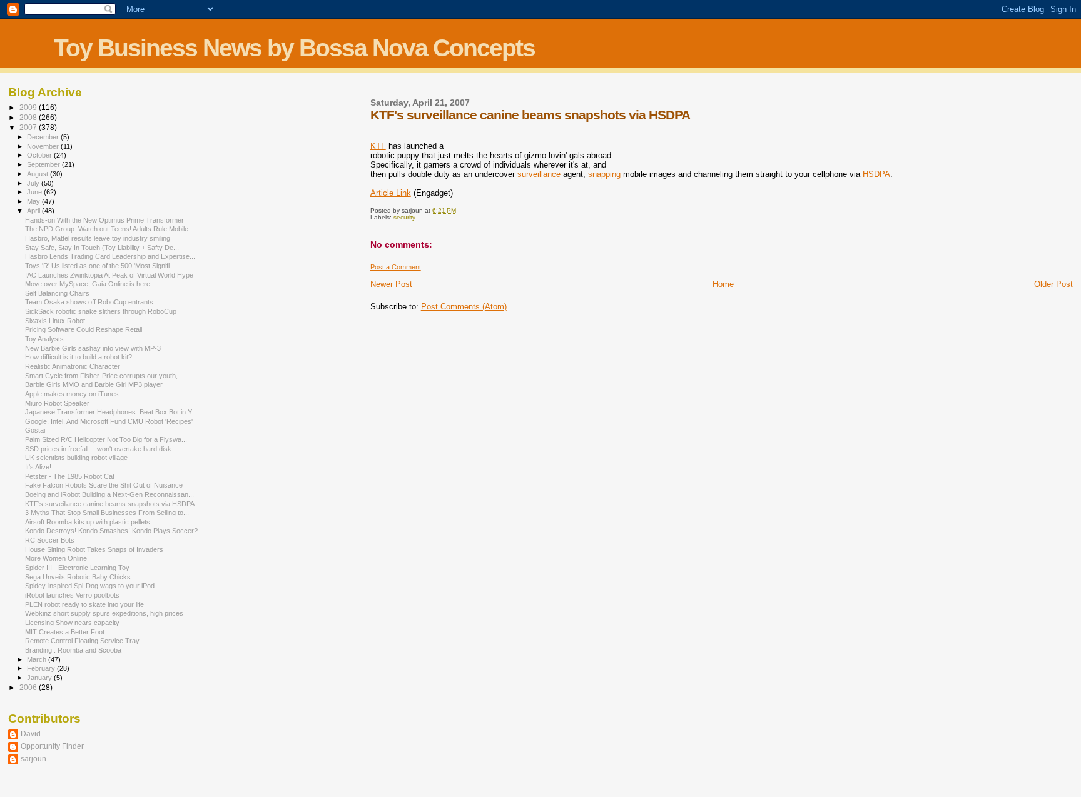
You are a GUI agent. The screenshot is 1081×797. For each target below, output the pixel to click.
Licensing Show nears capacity (72, 622)
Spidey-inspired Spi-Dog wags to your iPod (90, 585)
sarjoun (33, 758)
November (44, 146)
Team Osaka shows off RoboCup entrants (89, 302)
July (34, 183)
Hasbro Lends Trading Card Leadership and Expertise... (110, 256)
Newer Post (391, 284)
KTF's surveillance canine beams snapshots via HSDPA (110, 504)
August (38, 174)
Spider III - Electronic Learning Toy (77, 567)
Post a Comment (395, 267)
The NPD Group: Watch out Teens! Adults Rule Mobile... (109, 229)
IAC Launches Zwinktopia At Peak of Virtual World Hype (109, 275)
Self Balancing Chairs (57, 293)
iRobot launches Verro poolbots (72, 595)
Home (723, 284)
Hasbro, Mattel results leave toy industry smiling (97, 238)
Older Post (1053, 284)
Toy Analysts (44, 339)
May (34, 201)
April (34, 210)
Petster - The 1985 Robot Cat (69, 476)
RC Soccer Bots (49, 540)
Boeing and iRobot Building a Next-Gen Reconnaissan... (109, 494)
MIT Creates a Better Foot (64, 632)
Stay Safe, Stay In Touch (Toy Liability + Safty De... (102, 247)
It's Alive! (38, 467)
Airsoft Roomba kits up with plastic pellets (87, 522)
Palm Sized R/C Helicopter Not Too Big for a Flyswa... (106, 439)
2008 (29, 117)
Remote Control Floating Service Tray (82, 640)
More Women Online (56, 558)
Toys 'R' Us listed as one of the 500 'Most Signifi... (100, 265)
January (40, 677)
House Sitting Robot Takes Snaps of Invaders (94, 549)
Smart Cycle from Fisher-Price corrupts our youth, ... (105, 375)
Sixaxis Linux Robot (55, 320)
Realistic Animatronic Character (72, 366)
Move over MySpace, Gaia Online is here (87, 284)
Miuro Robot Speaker (57, 403)
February (42, 668)
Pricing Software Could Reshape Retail (83, 329)
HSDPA (876, 174)
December (44, 137)
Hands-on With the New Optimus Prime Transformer (104, 220)
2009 (29, 107)
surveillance (539, 174)
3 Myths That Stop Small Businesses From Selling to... (107, 512)
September (44, 164)
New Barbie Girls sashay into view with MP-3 (93, 348)
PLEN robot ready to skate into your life (84, 604)
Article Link (390, 193)
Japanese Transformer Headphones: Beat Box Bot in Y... (111, 412)
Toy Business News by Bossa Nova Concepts (294, 47)
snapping (604, 174)
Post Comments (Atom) (464, 306)
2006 (29, 687)
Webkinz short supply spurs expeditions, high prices (104, 613)
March (37, 659)
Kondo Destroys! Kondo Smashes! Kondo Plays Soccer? (111, 530)
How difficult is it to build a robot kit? (78, 357)
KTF (378, 146)
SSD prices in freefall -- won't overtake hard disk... (101, 449)
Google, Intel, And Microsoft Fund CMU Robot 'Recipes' (109, 421)
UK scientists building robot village (76, 457)
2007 (29, 127)
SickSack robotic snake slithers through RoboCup (100, 311)
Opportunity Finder (52, 746)
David (31, 733)
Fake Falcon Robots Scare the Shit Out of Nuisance (104, 485)
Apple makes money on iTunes (72, 394)
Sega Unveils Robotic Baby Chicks (78, 577)
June (35, 192)
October (40, 155)
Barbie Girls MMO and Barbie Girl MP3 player (94, 384)
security (404, 217)
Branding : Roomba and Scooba (73, 650)
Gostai (35, 430)
